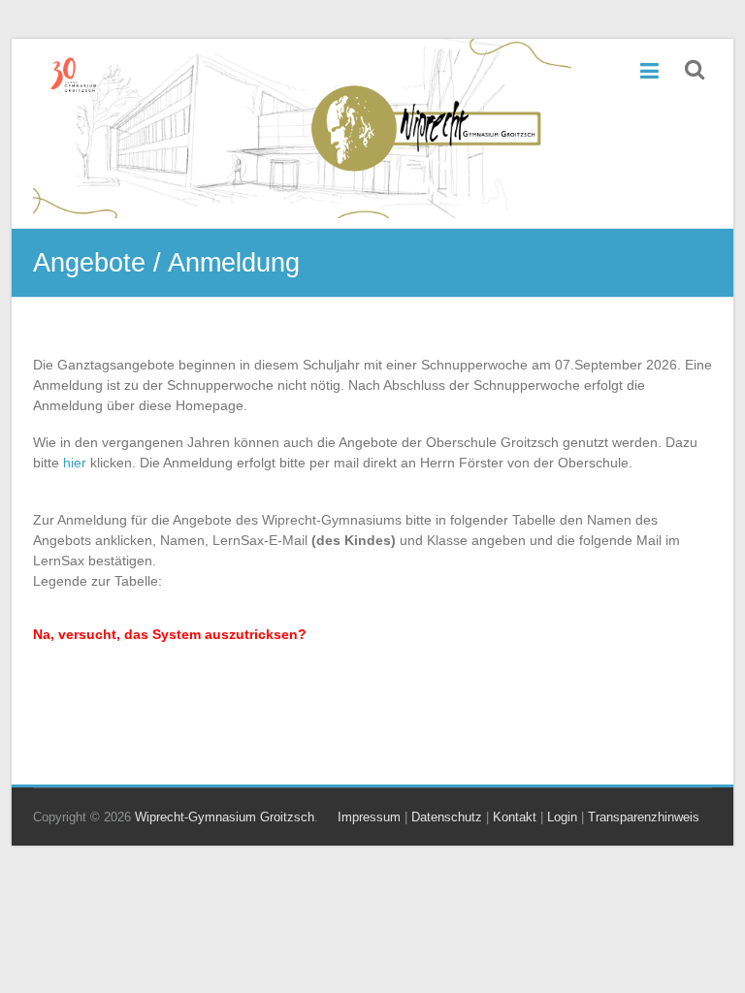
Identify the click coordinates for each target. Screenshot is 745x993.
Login (562, 817)
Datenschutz (446, 817)
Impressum (369, 817)
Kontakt (514, 817)
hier (74, 462)
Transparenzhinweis (643, 817)
